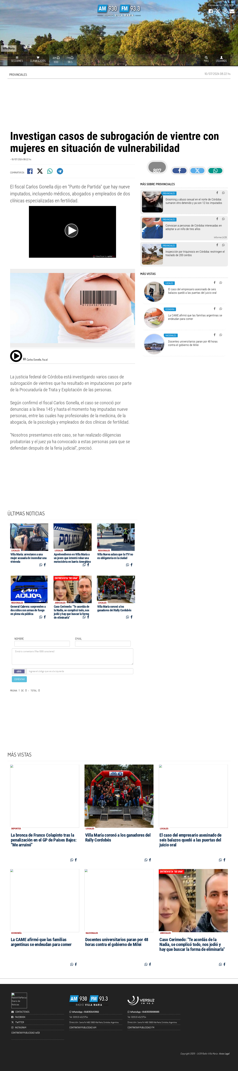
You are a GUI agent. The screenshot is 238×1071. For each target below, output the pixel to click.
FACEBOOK (20, 1017)
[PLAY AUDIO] (16, 356)
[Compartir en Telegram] (60, 172)
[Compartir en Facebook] (30, 172)
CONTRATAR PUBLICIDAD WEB (25, 1032)
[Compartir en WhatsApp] (50, 172)
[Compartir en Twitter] (40, 172)
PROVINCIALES (18, 74)
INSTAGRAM (20, 1027)
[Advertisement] (119, 104)
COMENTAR (19, 679)
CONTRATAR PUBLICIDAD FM (141, 1027)
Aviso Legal (224, 1053)
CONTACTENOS (22, 1011)
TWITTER (19, 1022)
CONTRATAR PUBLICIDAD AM (82, 1027)
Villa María (9, 48)
